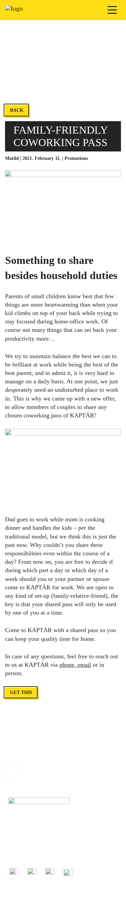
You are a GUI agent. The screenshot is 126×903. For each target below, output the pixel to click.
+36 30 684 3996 (24, 846)
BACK (17, 110)
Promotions (76, 158)
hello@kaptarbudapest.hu (32, 853)
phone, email (75, 664)
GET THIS (21, 692)
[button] (113, 10)
